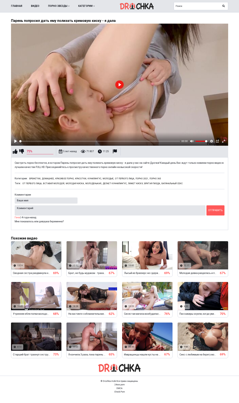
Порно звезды (57, 6)
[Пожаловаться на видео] (115, 151)
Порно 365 (155, 178)
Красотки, (81, 178)
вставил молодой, (54, 183)
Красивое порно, (64, 178)
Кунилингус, (95, 178)
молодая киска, (75, 183)
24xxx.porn (119, 384)
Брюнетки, (35, 178)
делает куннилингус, (115, 183)
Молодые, (108, 178)
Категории (85, 6)
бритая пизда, (152, 183)
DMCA (119, 388)
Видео (35, 6)
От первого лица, (125, 178)
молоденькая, (93, 183)
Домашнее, (48, 178)
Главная (16, 6)
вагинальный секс (172, 183)
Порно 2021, (142, 178)
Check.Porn (119, 392)
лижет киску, (135, 183)
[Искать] (223, 6)
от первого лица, (32, 183)
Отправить (215, 210)
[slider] (99, 141)
